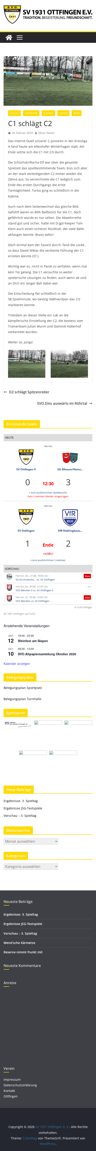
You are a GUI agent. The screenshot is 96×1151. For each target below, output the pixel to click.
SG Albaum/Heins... (70, 469)
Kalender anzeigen (17, 663)
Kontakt (9, 1091)
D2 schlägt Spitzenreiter (29, 392)
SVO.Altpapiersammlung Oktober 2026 (47, 654)
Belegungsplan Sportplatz (23, 688)
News (76, 113)
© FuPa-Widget (83, 607)
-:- (89, 586)
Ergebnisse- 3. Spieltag (21, 801)
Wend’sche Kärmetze (19, 943)
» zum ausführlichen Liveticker (48, 560)
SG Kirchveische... (26, 579)
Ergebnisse (31, 113)
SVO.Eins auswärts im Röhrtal (62, 403)
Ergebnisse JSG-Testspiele (23, 808)
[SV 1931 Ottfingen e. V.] (9, 37)
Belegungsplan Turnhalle (22, 699)
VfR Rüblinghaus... (70, 531)
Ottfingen (11, 1096)
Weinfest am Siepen (33, 641)
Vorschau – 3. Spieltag (20, 815)
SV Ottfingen (26, 531)
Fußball (48, 113)
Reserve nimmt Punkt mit (23, 952)
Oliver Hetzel (46, 133)
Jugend (63, 113)
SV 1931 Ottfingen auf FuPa (19, 613)
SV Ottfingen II (26, 469)
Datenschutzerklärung (20, 1085)
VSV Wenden (23, 601)
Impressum (12, 1079)
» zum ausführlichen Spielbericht (48, 492)
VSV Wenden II (24, 590)
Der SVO (14, 113)
